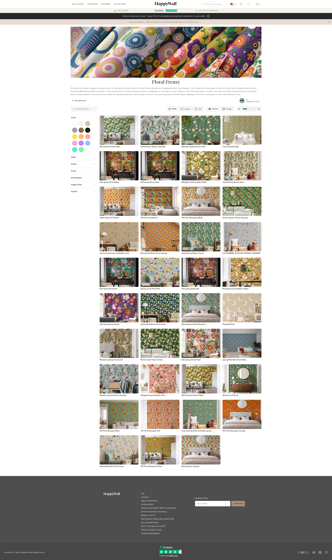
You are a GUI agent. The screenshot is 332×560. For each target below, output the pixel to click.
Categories (92, 4)
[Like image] (135, 118)
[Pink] (74, 143)
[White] (74, 123)
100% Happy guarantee (208, 10)
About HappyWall (149, 501)
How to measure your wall (154, 512)
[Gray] (74, 130)
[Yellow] (74, 136)
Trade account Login (151, 530)
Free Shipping (123, 10)
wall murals (78, 4)
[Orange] (81, 136)
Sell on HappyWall (150, 523)
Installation (147, 504)
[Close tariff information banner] (329, 22)
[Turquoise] (74, 149)
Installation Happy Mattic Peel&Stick (158, 508)
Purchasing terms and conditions (157, 519)
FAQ (143, 494)
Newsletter (201, 498)
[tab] (172, 109)
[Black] (87, 130)
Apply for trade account (153, 526)
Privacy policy (148, 515)
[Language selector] (233, 4)
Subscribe (238, 504)
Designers (106, 4)
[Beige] (87, 123)
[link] (102, 142)
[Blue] (87, 143)
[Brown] (81, 130)
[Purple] (81, 143)
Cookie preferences (150, 533)
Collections (120, 4)
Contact (145, 497)
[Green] (81, 149)
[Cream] (81, 123)
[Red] (87, 136)
